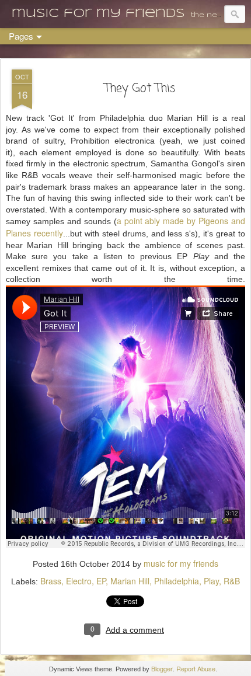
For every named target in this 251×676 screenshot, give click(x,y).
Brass (50, 581)
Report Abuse (195, 668)
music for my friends (181, 563)
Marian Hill (129, 581)
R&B (232, 581)
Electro (79, 581)
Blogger (162, 668)
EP (101, 581)
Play (211, 581)
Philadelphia (176, 581)
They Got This (140, 88)
